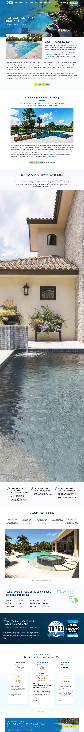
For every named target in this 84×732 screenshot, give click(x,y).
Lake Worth (20, 604)
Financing (36, 2)
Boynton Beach (9, 600)
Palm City (32, 604)
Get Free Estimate (69, 726)
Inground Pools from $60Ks (42, 84)
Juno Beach (20, 600)
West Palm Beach (46, 606)
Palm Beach (33, 601)
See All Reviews (42, 711)
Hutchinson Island (10, 606)
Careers (46, 2)
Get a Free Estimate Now (36, 162)
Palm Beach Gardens (35, 603)
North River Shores (34, 600)
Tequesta (45, 601)
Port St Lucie (33, 606)
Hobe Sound (9, 604)
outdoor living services (50, 156)
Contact (51, 2)
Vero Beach (45, 603)
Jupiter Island (21, 603)
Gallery (21, 2)
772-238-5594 (52, 162)
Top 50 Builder (6, 635)
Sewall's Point (46, 599)
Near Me (20, 606)
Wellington (45, 604)
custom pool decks (49, 54)
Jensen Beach (21, 599)
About (41, 2)
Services (16, 2)
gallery (46, 58)
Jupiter (19, 601)
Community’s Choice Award (17, 635)
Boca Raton (8, 599)
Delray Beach (9, 601)
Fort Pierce (8, 603)
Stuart (44, 600)
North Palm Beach (34, 599)
